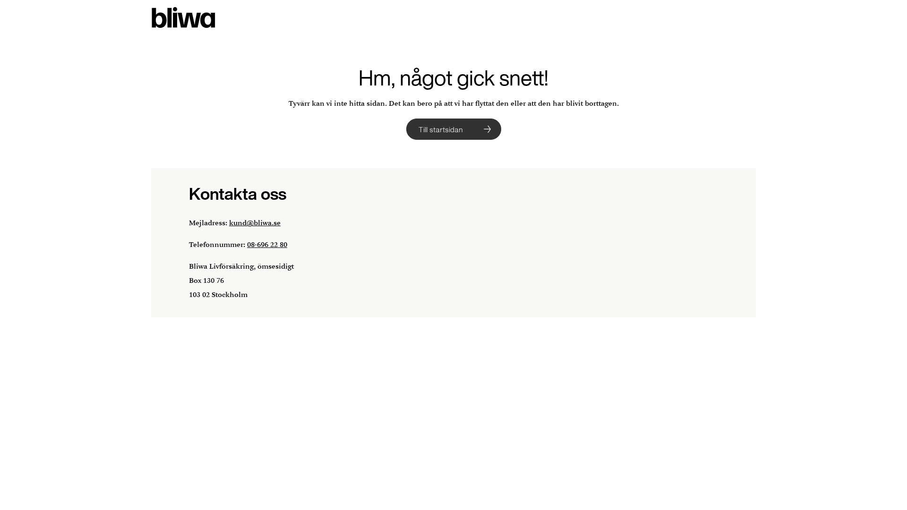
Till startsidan (441, 129)
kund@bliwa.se (255, 223)
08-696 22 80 (267, 245)
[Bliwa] (183, 17)
